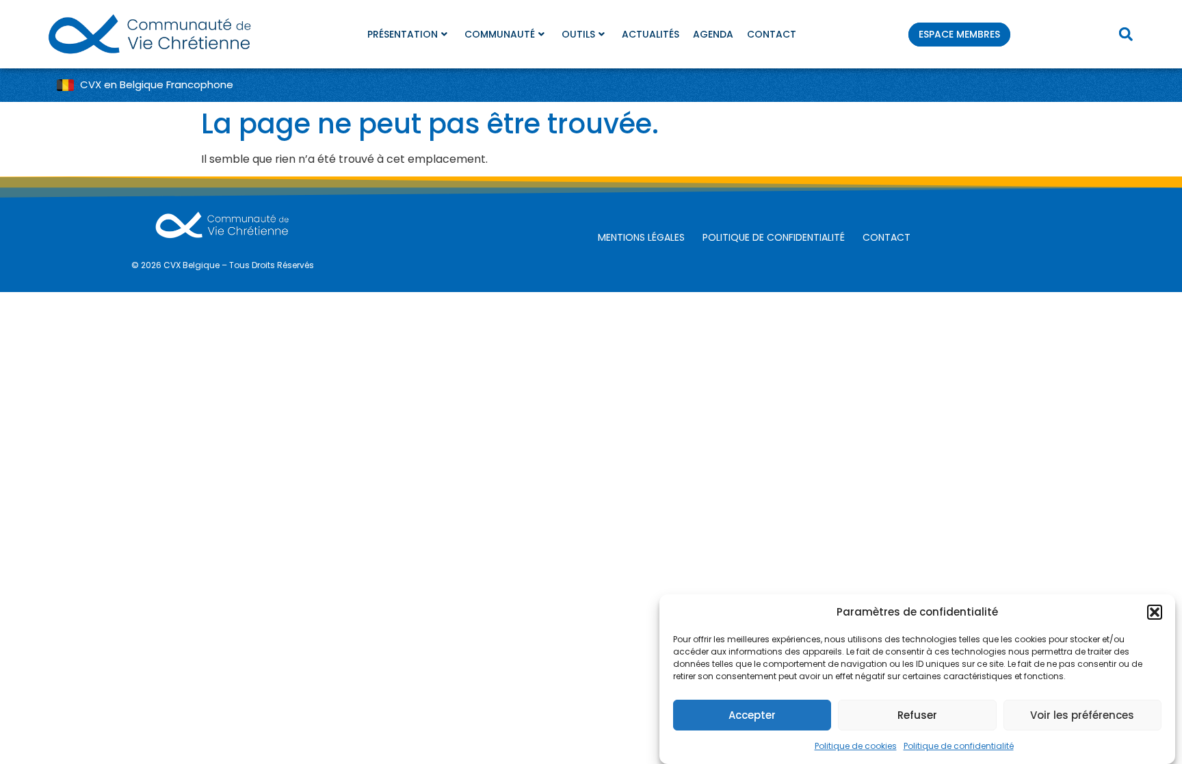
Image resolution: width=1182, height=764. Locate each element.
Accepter (752, 715)
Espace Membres (959, 34)
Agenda (713, 34)
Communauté (499, 34)
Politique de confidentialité (959, 746)
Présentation (402, 34)
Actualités (650, 34)
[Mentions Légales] (644, 237)
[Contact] (890, 237)
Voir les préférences (1082, 715)
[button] (1154, 612)
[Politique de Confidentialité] (777, 237)
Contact (771, 34)
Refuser (917, 715)
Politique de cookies (856, 746)
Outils (578, 34)
